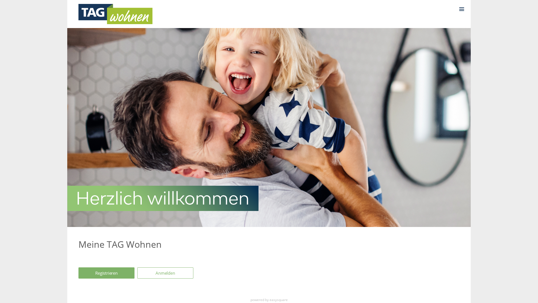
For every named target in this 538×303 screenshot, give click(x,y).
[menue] (464, 6)
